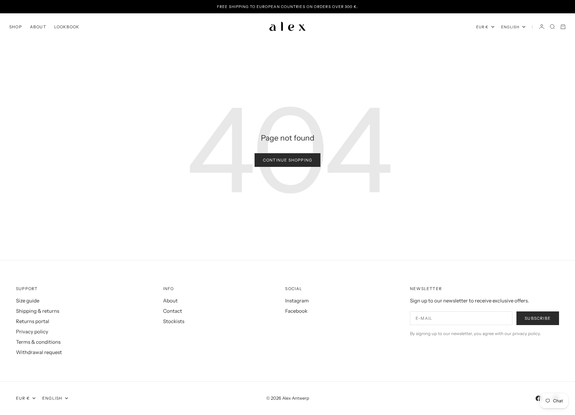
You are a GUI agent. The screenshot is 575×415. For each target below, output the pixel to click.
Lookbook (67, 26)
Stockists (173, 321)
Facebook (296, 311)
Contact (172, 311)
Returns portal (32, 321)
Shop (15, 26)
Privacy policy (32, 331)
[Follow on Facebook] (538, 398)
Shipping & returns (37, 311)
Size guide (27, 300)
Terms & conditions (38, 342)
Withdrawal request (39, 352)
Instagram (297, 300)
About (38, 26)
